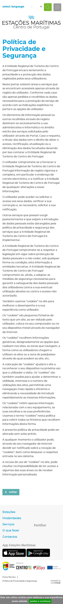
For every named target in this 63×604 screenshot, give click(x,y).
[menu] (57, 7)
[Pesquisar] (48, 7)
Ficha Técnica (9, 577)
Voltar (13, 492)
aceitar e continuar (40, 601)
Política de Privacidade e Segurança (19, 581)
